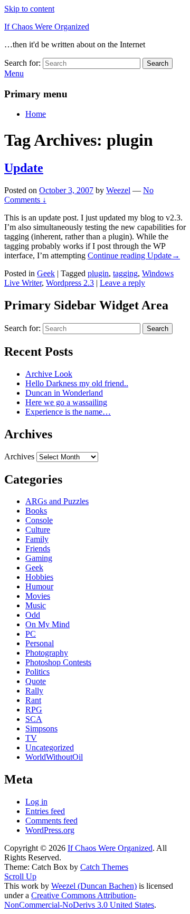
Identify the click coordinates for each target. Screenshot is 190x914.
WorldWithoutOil (54, 756)
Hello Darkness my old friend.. (76, 383)
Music (35, 605)
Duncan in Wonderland (64, 392)
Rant (33, 700)
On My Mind (47, 624)
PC (30, 633)
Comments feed (51, 820)
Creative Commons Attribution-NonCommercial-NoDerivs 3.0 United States (79, 900)
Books (36, 510)
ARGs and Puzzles (57, 501)
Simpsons (41, 728)
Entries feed (45, 811)
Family (37, 539)
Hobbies (39, 576)
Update (23, 168)
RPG (33, 709)
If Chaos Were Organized (46, 26)
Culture (37, 529)
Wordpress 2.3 (70, 282)
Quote (35, 681)
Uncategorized (49, 747)
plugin (98, 273)
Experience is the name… (68, 411)
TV (31, 738)
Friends (37, 548)
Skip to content (29, 8)
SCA (33, 719)
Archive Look (48, 373)
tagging (125, 273)
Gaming (38, 558)
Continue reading (134, 255)
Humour (39, 586)
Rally (34, 690)
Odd (32, 614)
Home (35, 113)
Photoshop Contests (58, 662)
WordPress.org (49, 830)
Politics (37, 671)
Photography (46, 652)
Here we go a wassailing (66, 402)
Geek (46, 273)
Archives (19, 456)
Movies (37, 595)
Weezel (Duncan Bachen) (94, 885)
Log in (36, 801)
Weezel (118, 190)
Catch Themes (104, 866)
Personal (39, 643)
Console (39, 520)
